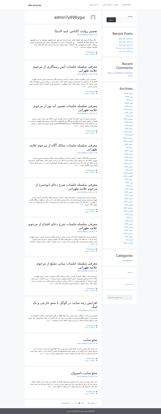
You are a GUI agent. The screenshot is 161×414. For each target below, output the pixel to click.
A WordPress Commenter (123, 73)
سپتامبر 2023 (128, 173)
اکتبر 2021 (129, 240)
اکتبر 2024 (129, 135)
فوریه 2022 (129, 227)
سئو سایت (90, 340)
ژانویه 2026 (128, 106)
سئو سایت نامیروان (84, 373)
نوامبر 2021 (129, 237)
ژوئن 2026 (129, 97)
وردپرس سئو (34, 4)
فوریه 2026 (129, 103)
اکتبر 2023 (129, 170)
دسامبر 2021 (128, 233)
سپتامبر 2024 (128, 138)
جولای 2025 (128, 122)
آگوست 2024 (128, 141)
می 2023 (129, 186)
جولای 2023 (128, 179)
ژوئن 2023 (129, 182)
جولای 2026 (128, 93)
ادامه (76, 47)
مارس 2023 (128, 192)
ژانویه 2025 (129, 128)
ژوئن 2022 (129, 214)
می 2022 (129, 217)
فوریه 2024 (129, 157)
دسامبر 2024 (128, 132)
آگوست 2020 (128, 243)
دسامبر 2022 (128, 202)
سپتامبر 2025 (128, 119)
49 (82, 403)
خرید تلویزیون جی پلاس (115, 297)
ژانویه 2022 (129, 230)
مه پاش (130, 272)
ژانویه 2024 (128, 160)
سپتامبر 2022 (128, 208)
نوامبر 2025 (128, 113)
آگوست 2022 (128, 211)
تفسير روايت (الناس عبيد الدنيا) (75, 31)
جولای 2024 (128, 144)
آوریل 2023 (129, 189)
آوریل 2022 (129, 221)
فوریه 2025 (129, 125)
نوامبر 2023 (128, 167)
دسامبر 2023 (128, 163)
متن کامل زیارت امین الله (124, 48)
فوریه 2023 (129, 195)
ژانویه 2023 (128, 198)
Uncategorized (90, 52)
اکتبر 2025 (129, 116)
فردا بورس (129, 284)
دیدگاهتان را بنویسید (90, 54)
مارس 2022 (128, 224)
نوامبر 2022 (128, 205)
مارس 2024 (128, 154)
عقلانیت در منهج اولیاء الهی (110, 5)
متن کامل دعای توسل (125, 38)
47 (75, 403)
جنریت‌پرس (70, 411)
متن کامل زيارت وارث (125, 51)
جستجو (130, 16)
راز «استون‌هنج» (94, 5)
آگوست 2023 (128, 176)
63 (88, 403)
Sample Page (126, 5)
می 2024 (129, 148)
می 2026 (129, 100)
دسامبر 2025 (128, 109)
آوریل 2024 (129, 151)
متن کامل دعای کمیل (126, 42)
